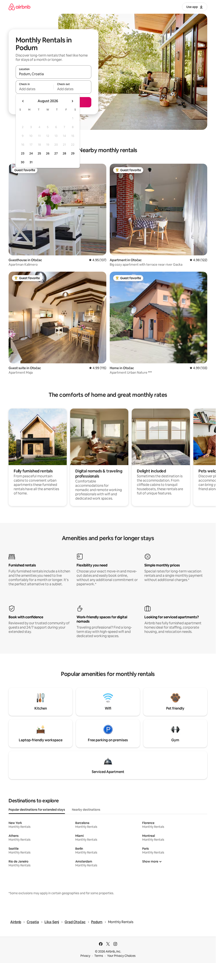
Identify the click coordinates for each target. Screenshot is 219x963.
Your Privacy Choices (121, 956)
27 (56, 153)
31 (31, 162)
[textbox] (34, 88)
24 (31, 153)
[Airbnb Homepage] (19, 6)
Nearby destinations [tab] (86, 810)
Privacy (85, 956)
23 (22, 153)
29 (72, 153)
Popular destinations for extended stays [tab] (37, 810)
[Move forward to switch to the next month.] (72, 101)
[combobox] (53, 73)
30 (22, 162)
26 (47, 153)
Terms (98, 956)
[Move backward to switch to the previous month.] (23, 101)
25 (39, 153)
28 (64, 153)
